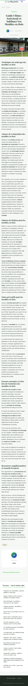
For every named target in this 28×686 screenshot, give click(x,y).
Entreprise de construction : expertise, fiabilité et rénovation (14, 591)
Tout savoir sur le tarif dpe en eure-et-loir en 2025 (14, 612)
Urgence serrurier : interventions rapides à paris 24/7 (12, 648)
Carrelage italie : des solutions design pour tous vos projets (14, 633)
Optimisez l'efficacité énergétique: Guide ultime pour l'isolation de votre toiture (14, 660)
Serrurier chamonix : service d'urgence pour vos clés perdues (12, 622)
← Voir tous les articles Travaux (10, 572)
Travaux (8, 7)
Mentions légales (11, 678)
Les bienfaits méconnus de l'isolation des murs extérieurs (13, 628)
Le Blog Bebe (11, 1)
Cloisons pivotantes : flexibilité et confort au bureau (13, 607)
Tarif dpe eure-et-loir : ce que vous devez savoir (13, 666)
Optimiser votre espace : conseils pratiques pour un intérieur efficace (13, 638)
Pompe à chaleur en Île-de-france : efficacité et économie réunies (13, 596)
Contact (19, 678)
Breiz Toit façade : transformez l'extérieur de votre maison (12, 602)
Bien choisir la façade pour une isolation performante (12, 643)
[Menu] (21, 1)
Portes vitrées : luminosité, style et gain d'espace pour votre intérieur (13, 617)
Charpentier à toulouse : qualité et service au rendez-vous (13, 654)
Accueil (3, 7)
